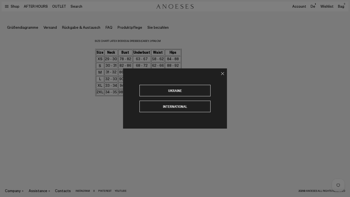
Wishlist (327, 6)
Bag (341, 6)
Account (299, 6)
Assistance (38, 191)
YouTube (121, 191)
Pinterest (105, 191)
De (313, 6)
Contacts (63, 191)
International (175, 107)
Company (13, 191)
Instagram (82, 191)
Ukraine (175, 91)
